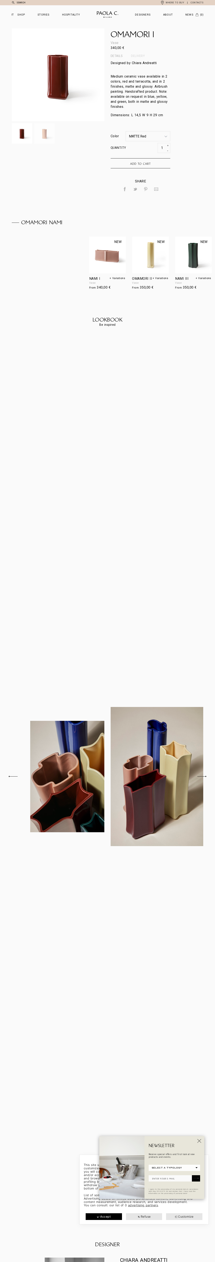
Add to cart (140, 163)
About (168, 14)
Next (81, 74)
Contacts (196, 2)
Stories (43, 14)
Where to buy (175, 2)
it (13, 14)
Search (21, 2)
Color (115, 136)
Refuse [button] (146, 1216)
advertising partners (143, 1205)
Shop (21, 14)
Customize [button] (185, 1216)
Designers (143, 14)
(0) (201, 14)
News (189, 14)
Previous (35, 74)
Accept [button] (105, 1216)
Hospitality (71, 14)
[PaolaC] (107, 14)
